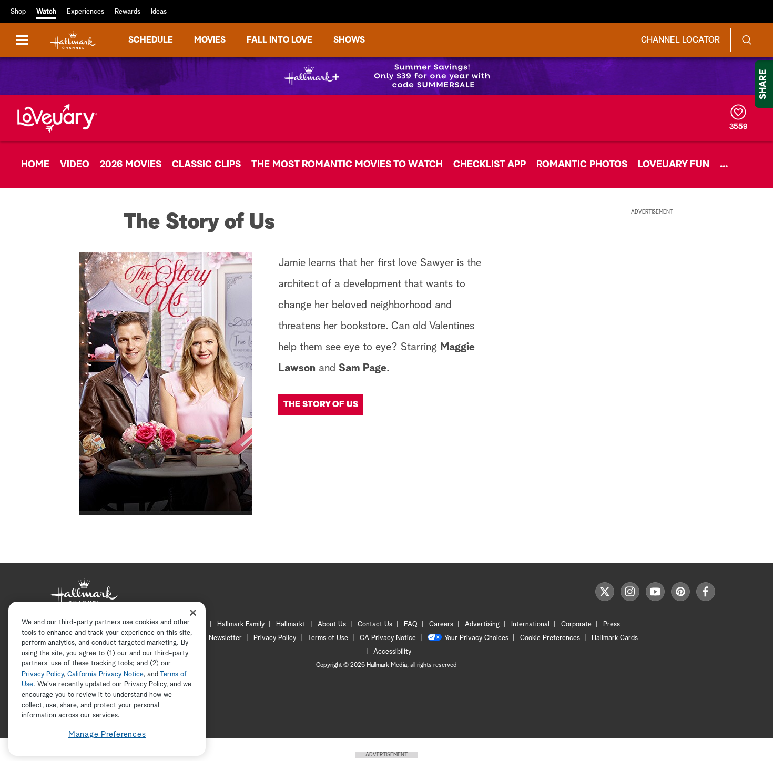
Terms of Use (328, 638)
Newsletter (225, 638)
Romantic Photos (581, 164)
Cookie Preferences (550, 638)
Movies (210, 40)
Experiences (85, 11)
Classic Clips (206, 164)
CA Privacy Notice (388, 638)
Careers (441, 624)
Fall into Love (279, 40)
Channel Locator (680, 40)
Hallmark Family (241, 624)
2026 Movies (130, 164)
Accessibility (392, 651)
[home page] (73, 40)
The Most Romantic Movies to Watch (347, 164)
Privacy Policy (274, 638)
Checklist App (489, 164)
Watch (46, 11)
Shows (349, 40)
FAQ (411, 624)
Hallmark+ (291, 624)
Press (611, 624)
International (530, 624)
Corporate (576, 624)
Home (35, 164)
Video (74, 164)
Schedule (150, 40)
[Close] (193, 612)
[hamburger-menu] (22, 40)
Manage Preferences (107, 734)
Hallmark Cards (615, 638)
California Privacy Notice (105, 674)
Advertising (482, 624)
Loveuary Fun (673, 164)
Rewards (127, 11)
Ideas (159, 11)
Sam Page (363, 368)
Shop (18, 11)
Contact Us (375, 624)
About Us (332, 624)
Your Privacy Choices (476, 638)
